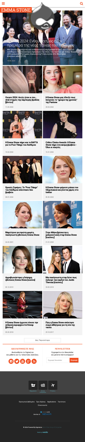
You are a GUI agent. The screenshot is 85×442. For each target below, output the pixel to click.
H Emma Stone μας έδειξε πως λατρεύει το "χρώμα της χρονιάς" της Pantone (61, 100)
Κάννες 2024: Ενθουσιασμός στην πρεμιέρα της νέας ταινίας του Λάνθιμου (40, 43)
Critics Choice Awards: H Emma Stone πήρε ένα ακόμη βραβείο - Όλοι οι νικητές (61, 145)
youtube (22, 361)
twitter (16, 361)
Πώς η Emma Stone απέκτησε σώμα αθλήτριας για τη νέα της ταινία (60, 325)
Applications (51, 402)
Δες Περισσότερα (42, 340)
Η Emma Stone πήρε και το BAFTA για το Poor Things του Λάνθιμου (21, 143)
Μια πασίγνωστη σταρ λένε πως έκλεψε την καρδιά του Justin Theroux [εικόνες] (61, 280)
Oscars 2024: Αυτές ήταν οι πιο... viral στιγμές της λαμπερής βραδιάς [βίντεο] (22, 100)
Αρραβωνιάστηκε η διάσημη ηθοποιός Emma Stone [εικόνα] (20, 278)
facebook (11, 361)
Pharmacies (33, 385)
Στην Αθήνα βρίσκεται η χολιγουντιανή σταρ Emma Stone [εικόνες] (61, 235)
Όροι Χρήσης (41, 402)
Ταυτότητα (61, 402)
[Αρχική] (42, 29)
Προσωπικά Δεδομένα (27, 402)
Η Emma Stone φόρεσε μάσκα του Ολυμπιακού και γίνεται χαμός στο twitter (62, 190)
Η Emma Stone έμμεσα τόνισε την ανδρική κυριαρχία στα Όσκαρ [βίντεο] (21, 325)
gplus (28, 361)
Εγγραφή (74, 360)
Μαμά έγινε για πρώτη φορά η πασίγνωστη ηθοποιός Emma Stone (22, 233)
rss (34, 361)
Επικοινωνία (42, 405)
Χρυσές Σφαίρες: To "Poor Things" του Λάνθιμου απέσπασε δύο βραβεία (21, 190)
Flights (52, 385)
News (42, 385)
